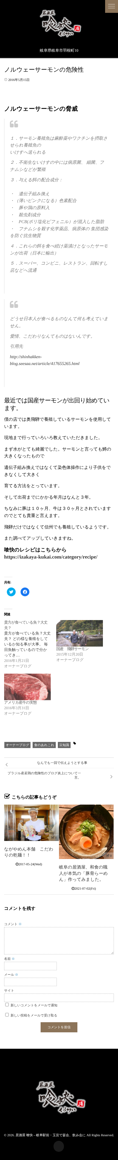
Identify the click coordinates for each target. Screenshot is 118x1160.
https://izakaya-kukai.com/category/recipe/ (50, 557)
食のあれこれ (44, 745)
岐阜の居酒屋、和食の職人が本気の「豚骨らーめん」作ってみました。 (83, 873)
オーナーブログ (17, 745)
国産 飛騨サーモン (72, 649)
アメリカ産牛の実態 (20, 703)
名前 (9, 959)
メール (11, 975)
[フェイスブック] (59, 1146)
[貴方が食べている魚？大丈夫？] (30, 644)
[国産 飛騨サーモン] (79, 633)
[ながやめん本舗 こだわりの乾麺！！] (31, 823)
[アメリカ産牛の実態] (27, 687)
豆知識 (64, 745)
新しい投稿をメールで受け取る (34, 1015)
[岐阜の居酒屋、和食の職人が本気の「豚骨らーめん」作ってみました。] (86, 832)
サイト (9, 990)
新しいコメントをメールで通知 (34, 1005)
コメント (13, 924)
